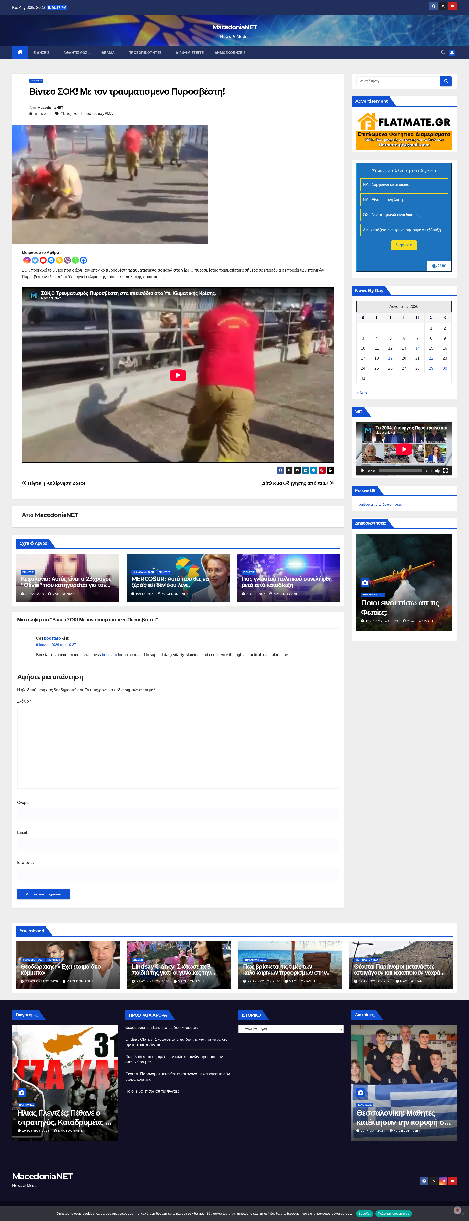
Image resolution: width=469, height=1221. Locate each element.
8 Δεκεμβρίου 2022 (393, 1130)
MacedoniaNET (235, 27)
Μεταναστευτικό (367, 960)
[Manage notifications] (457, 1210)
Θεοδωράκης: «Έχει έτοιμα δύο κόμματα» (61, 969)
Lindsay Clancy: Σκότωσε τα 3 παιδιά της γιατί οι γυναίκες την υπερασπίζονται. (171, 972)
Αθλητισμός (76, 52)
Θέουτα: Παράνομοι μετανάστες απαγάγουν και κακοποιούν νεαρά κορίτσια (397, 972)
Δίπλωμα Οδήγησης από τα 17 (296, 483)
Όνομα (23, 802)
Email (22, 832)
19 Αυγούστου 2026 (376, 981)
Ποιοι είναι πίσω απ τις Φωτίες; (153, 1091)
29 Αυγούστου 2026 (42, 981)
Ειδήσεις (42, 52)
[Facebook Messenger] (51, 260)
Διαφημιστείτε (190, 52)
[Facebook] (83, 260)
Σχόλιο (24, 701)
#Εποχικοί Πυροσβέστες (82, 113)
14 (417, 348)
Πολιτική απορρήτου (394, 1213)
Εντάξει (365, 1213)
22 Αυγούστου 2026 (264, 981)
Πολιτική (54, 960)
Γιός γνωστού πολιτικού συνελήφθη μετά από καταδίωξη (287, 581)
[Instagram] (27, 260)
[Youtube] (43, 260)
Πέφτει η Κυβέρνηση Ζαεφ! (56, 483)
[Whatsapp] (75, 260)
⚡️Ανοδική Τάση (143, 572)
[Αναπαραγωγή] (362, 470)
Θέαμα (108, 52)
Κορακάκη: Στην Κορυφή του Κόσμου (413, 1117)
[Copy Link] (59, 260)
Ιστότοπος (26, 862)
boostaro (52, 638)
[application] (404, 449)
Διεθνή (138, 960)
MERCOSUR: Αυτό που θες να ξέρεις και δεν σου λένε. (170, 581)
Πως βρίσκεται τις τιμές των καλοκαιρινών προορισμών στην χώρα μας (284, 972)
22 (431, 358)
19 (390, 358)
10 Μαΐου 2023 (49, 1130)
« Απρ (361, 393)
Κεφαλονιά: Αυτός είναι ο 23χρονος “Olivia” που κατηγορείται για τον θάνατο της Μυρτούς (66, 585)
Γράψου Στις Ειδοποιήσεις (379, 505)
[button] (443, 52)
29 (431, 368)
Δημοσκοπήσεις (230, 52)
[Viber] (67, 260)
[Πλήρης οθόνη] (445, 470)
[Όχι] (462, 1213)
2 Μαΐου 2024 (383, 621)
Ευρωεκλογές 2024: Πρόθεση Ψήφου (401, 607)
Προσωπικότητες (146, 52)
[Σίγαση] (437, 470)
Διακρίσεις (380, 1104)
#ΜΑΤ (110, 113)
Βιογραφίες (41, 1104)
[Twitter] (35, 260)
